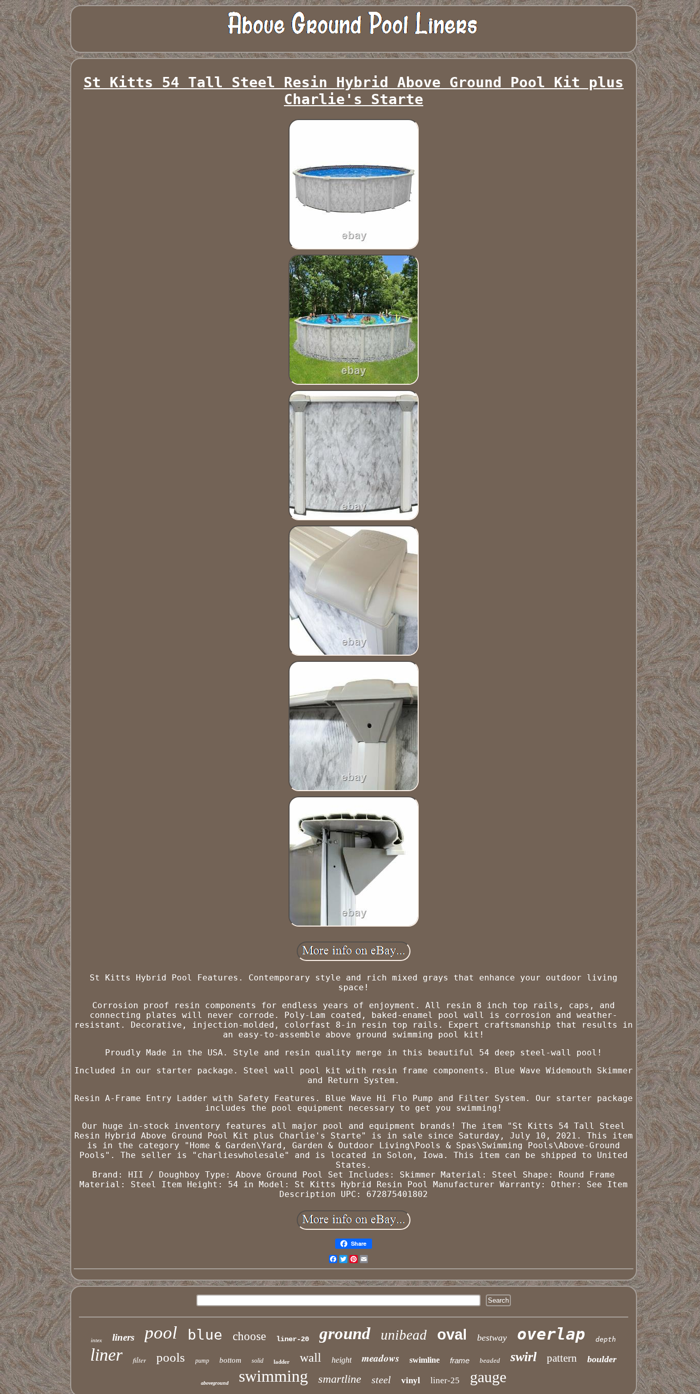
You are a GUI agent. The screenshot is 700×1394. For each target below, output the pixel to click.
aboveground (215, 1383)
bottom (230, 1360)
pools (170, 1357)
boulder (601, 1359)
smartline (339, 1378)
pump (202, 1360)
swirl (523, 1356)
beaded (490, 1360)
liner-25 (445, 1380)
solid (257, 1360)
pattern (562, 1358)
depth (605, 1339)
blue (205, 1334)
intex (96, 1340)
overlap (551, 1334)
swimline (424, 1360)
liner (106, 1354)
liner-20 (292, 1339)
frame (459, 1360)
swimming (273, 1376)
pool (161, 1333)
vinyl (410, 1380)
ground (344, 1333)
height (342, 1360)
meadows (380, 1358)
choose (249, 1336)
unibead (404, 1335)
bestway (492, 1337)
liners (123, 1337)
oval (452, 1334)
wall (310, 1357)
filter (139, 1360)
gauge (488, 1376)
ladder (282, 1362)
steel (381, 1379)
